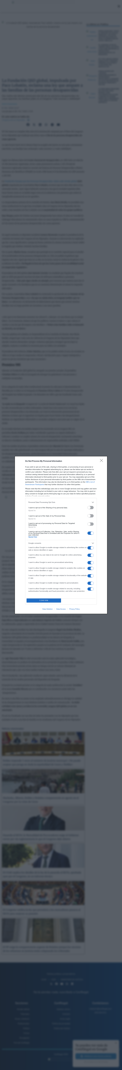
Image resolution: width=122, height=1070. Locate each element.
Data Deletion (47, 609)
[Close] (102, 461)
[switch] (90, 507)
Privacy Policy (74, 609)
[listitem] (61, 502)
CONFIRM (43, 600)
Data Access (61, 609)
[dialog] (61, 535)
